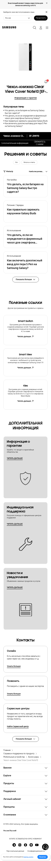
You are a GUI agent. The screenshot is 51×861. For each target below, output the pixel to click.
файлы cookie (28, 857)
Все (16, 162)
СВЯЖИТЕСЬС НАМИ (39, 143)
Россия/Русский (9, 831)
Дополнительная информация (14, 143)
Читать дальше (24, 336)
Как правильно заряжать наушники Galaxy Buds (26, 121)
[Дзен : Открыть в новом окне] (31, 845)
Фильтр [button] (9, 171)
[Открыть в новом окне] (14, 845)
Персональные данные (15, 851)
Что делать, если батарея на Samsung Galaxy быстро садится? (24, 111)
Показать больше (24, 739)
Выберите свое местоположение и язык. (19, 12)
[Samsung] (8, 27)
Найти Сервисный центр (18, 726)
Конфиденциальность (36, 851)
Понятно (42, 857)
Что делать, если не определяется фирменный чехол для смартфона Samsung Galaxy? (25, 117)
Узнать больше (14, 666)
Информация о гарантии (25, 98)
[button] (25, 186)
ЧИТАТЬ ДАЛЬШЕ (15, 458)
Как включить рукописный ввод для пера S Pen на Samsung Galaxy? (26, 124)
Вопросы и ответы (29, 162)
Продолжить (41, 18)
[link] (46, 81)
